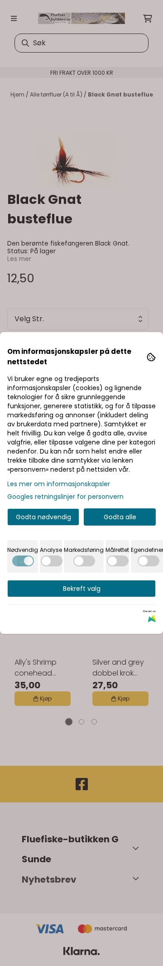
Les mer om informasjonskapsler (58, 483)
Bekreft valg (82, 588)
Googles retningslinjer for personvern (65, 496)
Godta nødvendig (43, 517)
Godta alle (120, 517)
